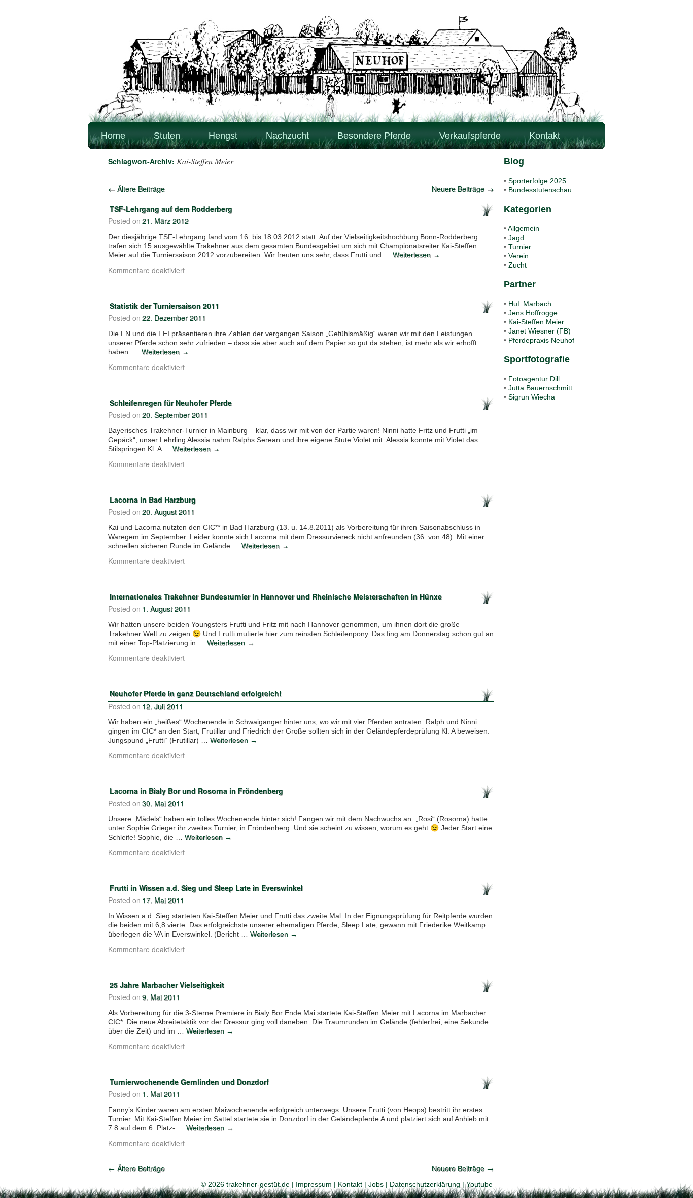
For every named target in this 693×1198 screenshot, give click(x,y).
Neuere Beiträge (463, 189)
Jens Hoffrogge (533, 313)
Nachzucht (287, 135)
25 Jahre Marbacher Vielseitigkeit (167, 985)
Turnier (519, 247)
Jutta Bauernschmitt (540, 388)
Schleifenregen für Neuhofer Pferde (171, 402)
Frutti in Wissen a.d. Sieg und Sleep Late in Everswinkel (206, 888)
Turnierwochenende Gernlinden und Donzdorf (189, 1082)
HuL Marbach (529, 304)
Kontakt (544, 135)
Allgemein (523, 228)
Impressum (314, 1184)
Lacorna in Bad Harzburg (153, 499)
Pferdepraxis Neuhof (541, 340)
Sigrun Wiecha (531, 397)
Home (113, 135)
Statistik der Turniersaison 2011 (164, 306)
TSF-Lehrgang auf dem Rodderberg (171, 209)
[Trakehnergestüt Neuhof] (346, 68)
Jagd (516, 238)
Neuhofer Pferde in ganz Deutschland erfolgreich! (196, 693)
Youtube (479, 1184)
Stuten (167, 135)
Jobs (376, 1184)
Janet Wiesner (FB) (539, 331)
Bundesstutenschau (540, 190)
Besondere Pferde (374, 135)
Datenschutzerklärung (425, 1184)
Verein (518, 256)
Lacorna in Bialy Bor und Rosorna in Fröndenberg (196, 791)
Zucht (517, 265)
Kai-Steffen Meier (536, 322)
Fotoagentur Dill (534, 379)
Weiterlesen (416, 255)
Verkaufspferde (470, 135)
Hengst (223, 135)
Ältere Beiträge (136, 189)
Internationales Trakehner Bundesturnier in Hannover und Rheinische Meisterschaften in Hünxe (276, 596)
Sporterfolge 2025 (537, 181)
